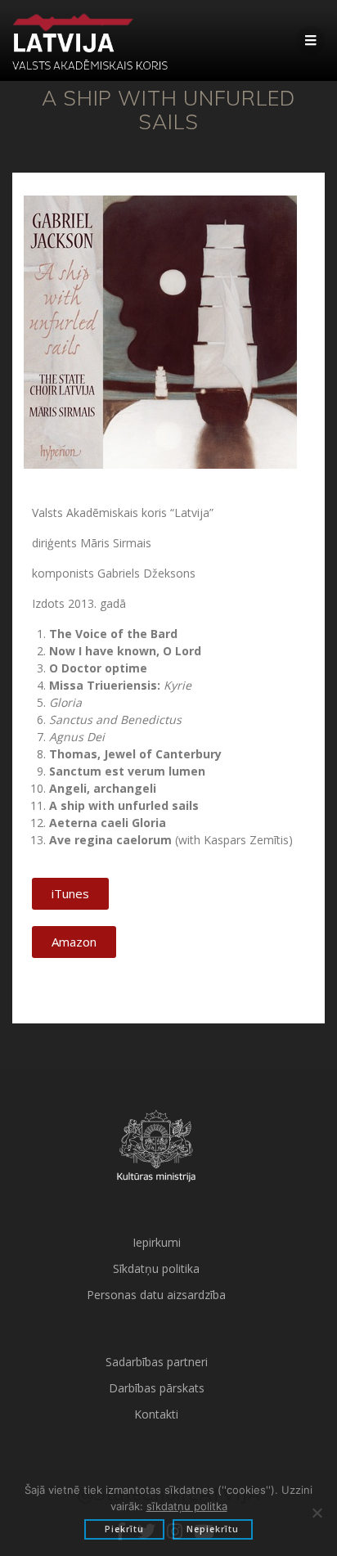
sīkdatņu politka (186, 1506)
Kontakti (156, 1414)
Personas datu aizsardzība (156, 1294)
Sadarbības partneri (157, 1361)
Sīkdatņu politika (156, 1268)
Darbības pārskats (156, 1388)
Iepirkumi (157, 1242)
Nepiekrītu (212, 1529)
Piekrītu (124, 1529)
